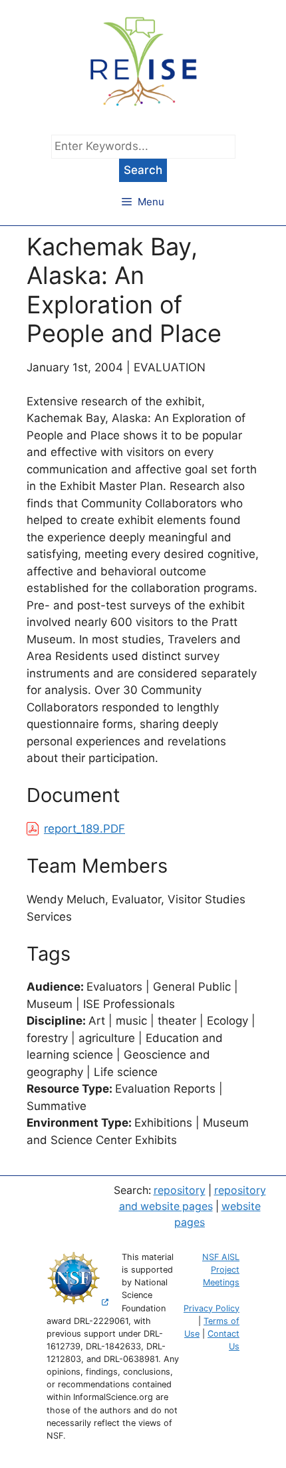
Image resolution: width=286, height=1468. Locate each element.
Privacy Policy (211, 1308)
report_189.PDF (84, 828)
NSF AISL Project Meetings (220, 1269)
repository (180, 1190)
